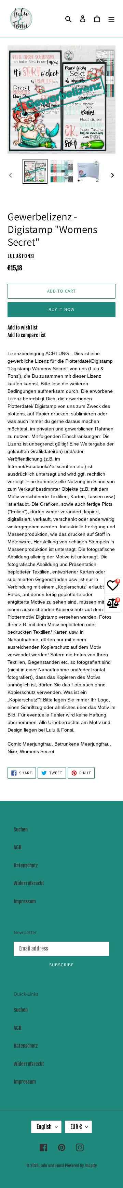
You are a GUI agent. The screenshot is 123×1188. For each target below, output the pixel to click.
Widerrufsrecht (29, 883)
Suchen (21, 829)
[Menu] (111, 19)
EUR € (76, 1126)
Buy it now (61, 309)
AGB (18, 847)
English (44, 1126)
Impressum (25, 901)
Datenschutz (26, 865)
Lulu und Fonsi (52, 1165)
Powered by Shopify (81, 1165)
